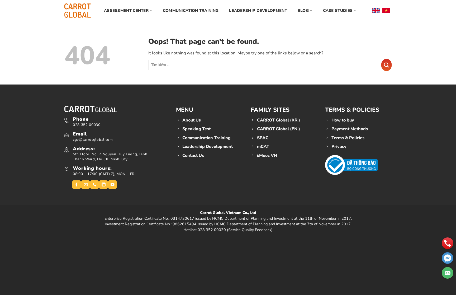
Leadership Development (258, 10)
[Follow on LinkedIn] (103, 184)
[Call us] (94, 184)
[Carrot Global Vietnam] (77, 10)
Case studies (338, 10)
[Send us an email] (85, 184)
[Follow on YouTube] (112, 184)
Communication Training (191, 10)
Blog (303, 10)
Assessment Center (126, 10)
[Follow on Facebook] (76, 184)
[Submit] (386, 65)
